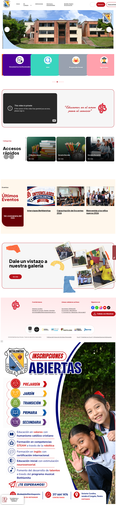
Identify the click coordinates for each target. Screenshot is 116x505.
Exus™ (79, 337)
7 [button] (61, 81)
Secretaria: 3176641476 (68, 308)
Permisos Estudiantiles (51, 4)
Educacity (101, 4)
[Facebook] (114, 247)
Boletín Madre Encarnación (68, 4)
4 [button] (57, 81)
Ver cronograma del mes (13, 217)
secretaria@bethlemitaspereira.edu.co (44, 312)
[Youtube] (114, 251)
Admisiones (39, 4)
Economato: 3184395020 (69, 310)
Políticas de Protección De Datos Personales (59, 337)
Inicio (18, 4)
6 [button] (60, 81)
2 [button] (54, 81)
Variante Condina (37, 308)
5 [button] (58, 81)
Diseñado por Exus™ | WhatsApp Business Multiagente (96, 337)
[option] (16, 65)
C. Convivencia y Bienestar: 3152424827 (74, 312)
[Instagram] (114, 254)
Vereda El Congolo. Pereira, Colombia (43, 310)
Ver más (15, 277)
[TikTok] (114, 258)
